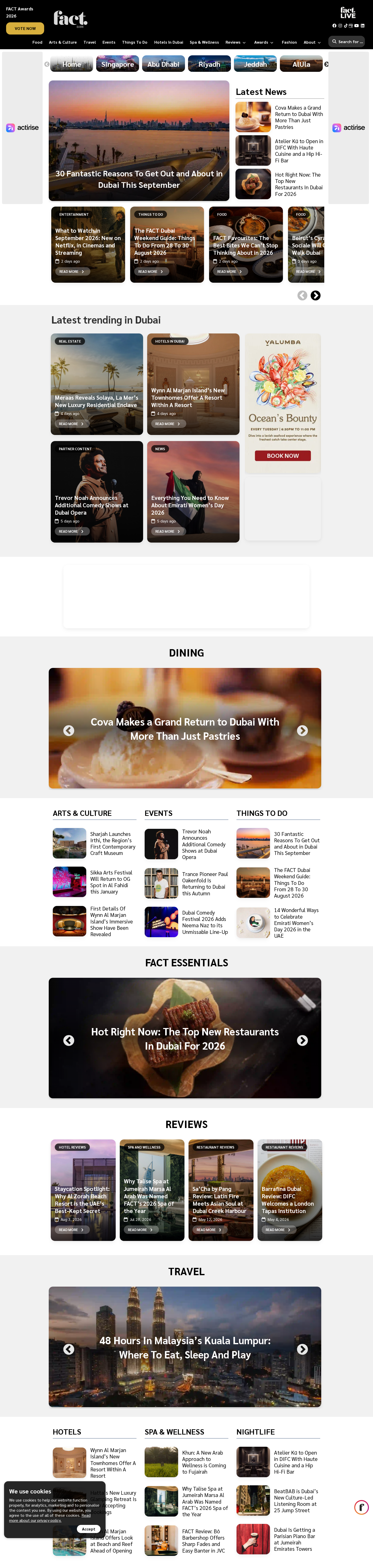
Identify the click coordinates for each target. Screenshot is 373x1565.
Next (326, 64)
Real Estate (70, 341)
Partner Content (75, 448)
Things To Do (150, 214)
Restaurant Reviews (215, 1147)
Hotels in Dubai (169, 341)
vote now (25, 28)
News (160, 448)
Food (222, 214)
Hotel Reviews (72, 1147)
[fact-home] (70, 19)
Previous (47, 64)
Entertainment (74, 214)
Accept (88, 1529)
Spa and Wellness (144, 1147)
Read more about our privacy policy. (50, 1517)
